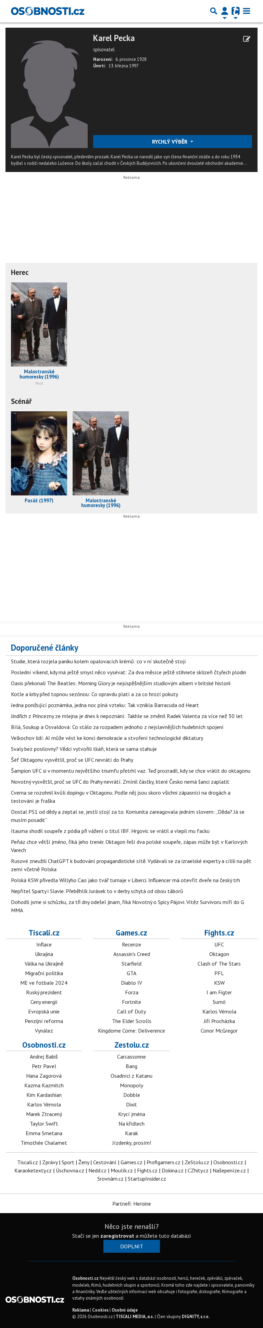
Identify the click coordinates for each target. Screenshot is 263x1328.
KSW (219, 982)
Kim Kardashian (44, 1094)
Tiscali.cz (44, 933)
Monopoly (131, 1085)
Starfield (131, 963)
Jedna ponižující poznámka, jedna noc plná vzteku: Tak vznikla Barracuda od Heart (105, 705)
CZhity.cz (198, 1170)
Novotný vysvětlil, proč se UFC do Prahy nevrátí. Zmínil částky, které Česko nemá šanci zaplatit (120, 781)
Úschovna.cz (70, 1170)
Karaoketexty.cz (33, 1170)
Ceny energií (44, 1001)
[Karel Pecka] (49, 90)
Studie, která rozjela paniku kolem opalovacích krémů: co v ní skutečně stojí (98, 661)
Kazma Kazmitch (44, 1085)
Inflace (44, 944)
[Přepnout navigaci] (224, 11)
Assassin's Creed (131, 954)
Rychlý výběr (170, 141)
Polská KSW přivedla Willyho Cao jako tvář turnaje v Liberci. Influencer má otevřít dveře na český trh (125, 880)
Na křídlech (131, 1123)
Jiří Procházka (219, 1021)
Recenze (131, 944)
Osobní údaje (125, 1310)
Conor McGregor (219, 1030)
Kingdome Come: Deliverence (131, 1030)
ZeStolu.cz (197, 1162)
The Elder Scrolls (131, 1021)
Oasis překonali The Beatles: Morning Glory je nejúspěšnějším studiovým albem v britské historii (120, 683)
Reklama (80, 1310)
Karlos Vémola (219, 1011)
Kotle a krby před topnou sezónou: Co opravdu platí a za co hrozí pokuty (94, 694)
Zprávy (50, 1162)
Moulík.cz (122, 1170)
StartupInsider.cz (147, 1178)
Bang (131, 1066)
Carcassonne (131, 1056)
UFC (219, 944)
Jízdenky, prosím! (131, 1142)
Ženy (83, 1162)
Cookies (100, 1310)
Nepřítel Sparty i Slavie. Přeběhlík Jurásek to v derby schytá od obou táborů (97, 891)
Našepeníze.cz (229, 1170)
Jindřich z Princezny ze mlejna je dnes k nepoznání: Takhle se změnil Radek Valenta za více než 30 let (127, 716)
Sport (68, 1162)
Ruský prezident (44, 992)
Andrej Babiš (44, 1056)
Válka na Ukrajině (44, 963)
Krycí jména (131, 1114)
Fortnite (131, 1001)
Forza (131, 992)
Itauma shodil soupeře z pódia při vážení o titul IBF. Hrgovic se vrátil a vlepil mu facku (110, 830)
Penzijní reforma (44, 1021)
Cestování (104, 1162)
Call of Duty (131, 1011)
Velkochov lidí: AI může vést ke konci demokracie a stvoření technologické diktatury (107, 737)
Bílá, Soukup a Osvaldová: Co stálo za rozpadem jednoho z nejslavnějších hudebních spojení (117, 726)
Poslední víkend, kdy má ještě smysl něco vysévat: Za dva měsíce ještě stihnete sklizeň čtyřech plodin (128, 672)
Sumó (219, 1001)
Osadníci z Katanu (131, 1075)
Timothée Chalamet (44, 1142)
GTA (131, 973)
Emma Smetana (44, 1133)
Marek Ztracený (44, 1114)
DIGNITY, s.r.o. (196, 1316)
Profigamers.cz (163, 1162)
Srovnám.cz (110, 1178)
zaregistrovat (117, 1235)
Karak (131, 1133)
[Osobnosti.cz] (47, 11)
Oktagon (219, 954)
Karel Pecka (114, 38)
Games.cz (131, 933)
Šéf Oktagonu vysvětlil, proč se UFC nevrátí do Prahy (72, 759)
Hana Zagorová (44, 1075)
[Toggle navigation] (246, 11)
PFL (219, 973)
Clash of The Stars (219, 963)
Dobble (131, 1094)
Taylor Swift (44, 1123)
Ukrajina (44, 954)
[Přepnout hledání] (213, 11)
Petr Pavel (44, 1066)
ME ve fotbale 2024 (43, 982)
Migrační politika (44, 973)
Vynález (44, 1030)
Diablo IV (131, 982)
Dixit (131, 1104)
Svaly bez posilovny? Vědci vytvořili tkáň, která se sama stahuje (84, 748)
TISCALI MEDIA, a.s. (135, 1316)
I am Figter (219, 992)
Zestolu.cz (131, 1045)
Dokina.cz (173, 1170)
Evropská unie (44, 1011)
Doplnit (131, 1246)
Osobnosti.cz (44, 1045)
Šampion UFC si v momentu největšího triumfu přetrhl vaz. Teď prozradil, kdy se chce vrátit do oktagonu (130, 770)
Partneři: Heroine (131, 1203)
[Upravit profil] (246, 39)
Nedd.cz (97, 1170)
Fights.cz (219, 933)
